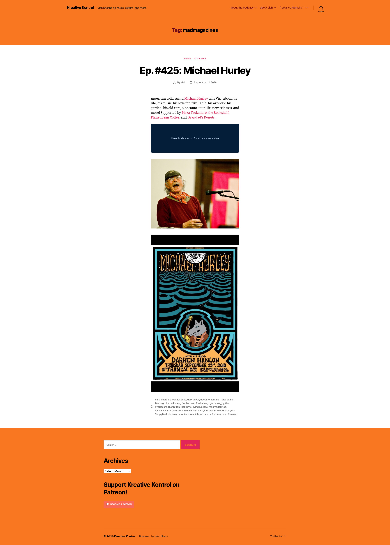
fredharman (188, 403)
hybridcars (161, 406)
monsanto (177, 410)
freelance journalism (292, 7)
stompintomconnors (199, 414)
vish (183, 82)
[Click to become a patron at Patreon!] (152, 504)
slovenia (172, 414)
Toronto (216, 414)
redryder (230, 410)
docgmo (205, 399)
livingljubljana (200, 406)
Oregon (208, 410)
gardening (215, 403)
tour (224, 414)
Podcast (200, 58)
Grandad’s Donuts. (201, 117)
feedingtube (162, 403)
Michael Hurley (196, 99)
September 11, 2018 (205, 82)
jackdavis (186, 406)
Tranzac (232, 414)
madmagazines (217, 406)
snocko (183, 414)
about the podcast (241, 7)
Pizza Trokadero (194, 113)
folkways (175, 403)
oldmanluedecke (193, 410)
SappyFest (161, 414)
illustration (174, 406)
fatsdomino (227, 399)
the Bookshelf (218, 113)
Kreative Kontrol (80, 7)
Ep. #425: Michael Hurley (194, 70)
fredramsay (202, 403)
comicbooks (179, 399)
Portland (219, 410)
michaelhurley (163, 410)
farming (215, 399)
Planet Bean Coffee (165, 117)
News (187, 58)
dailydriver (193, 399)
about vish (266, 7)
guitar (225, 403)
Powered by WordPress (153, 536)
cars (157, 399)
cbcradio (166, 399)
